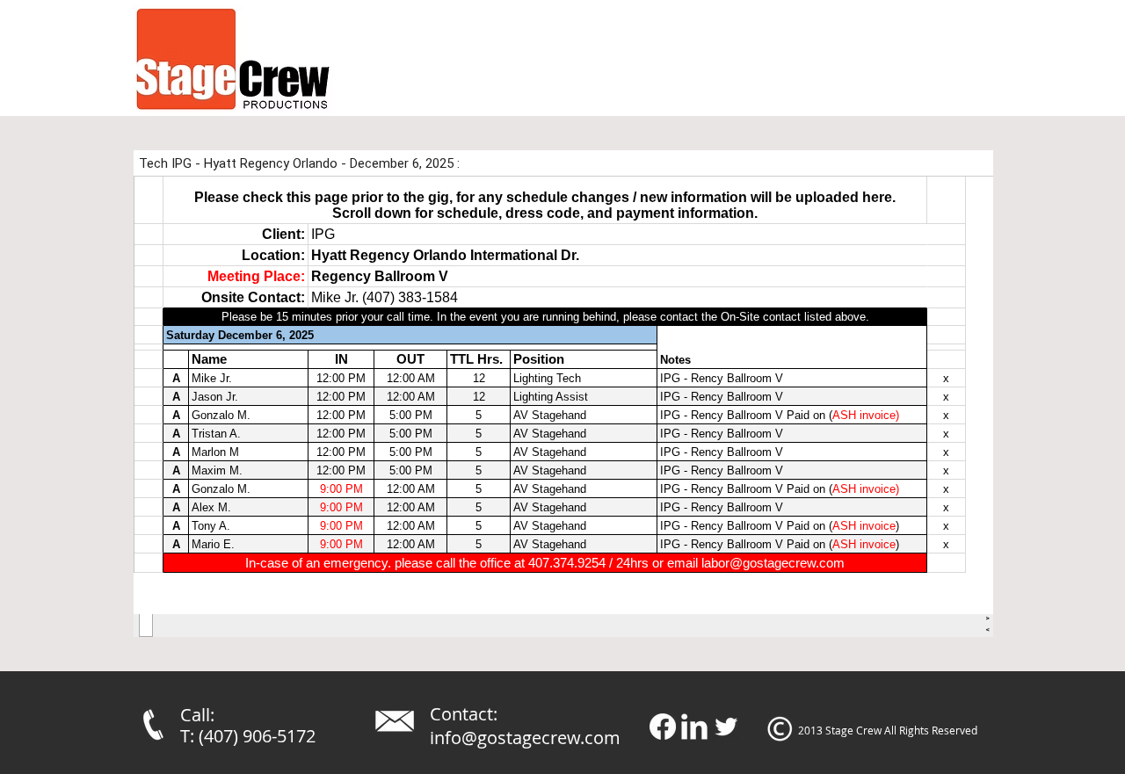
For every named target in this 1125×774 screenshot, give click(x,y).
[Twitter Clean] (726, 726)
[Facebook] (663, 726)
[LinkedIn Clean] (694, 726)
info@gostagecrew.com (525, 737)
